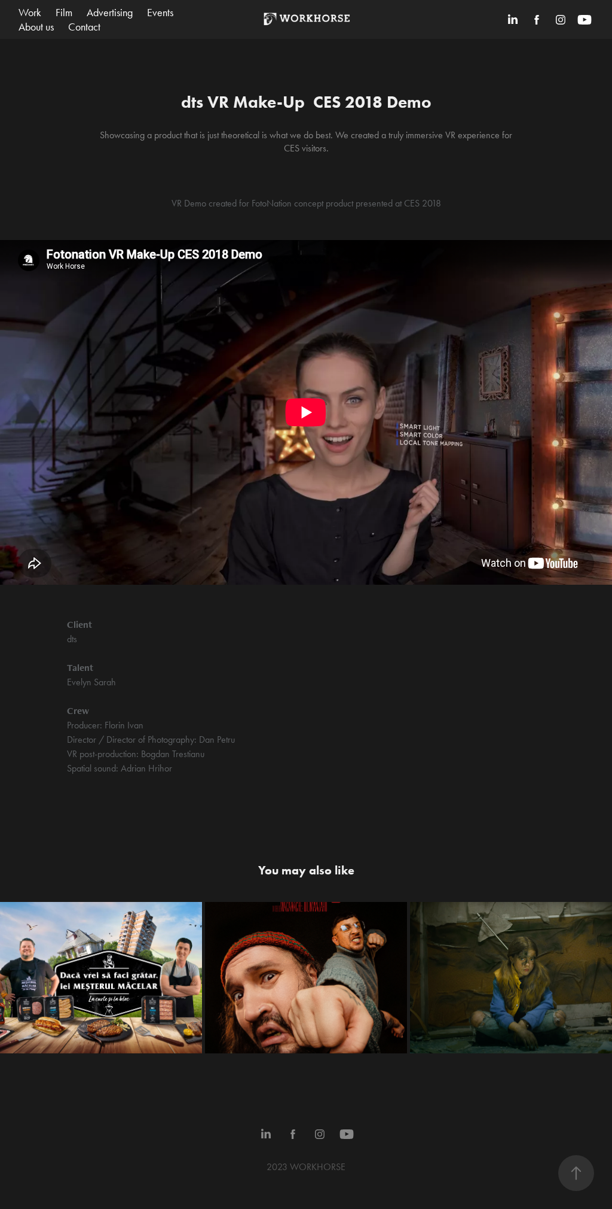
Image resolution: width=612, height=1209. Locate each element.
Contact (84, 27)
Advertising (110, 12)
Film (64, 12)
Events (160, 12)
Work (30, 12)
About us (36, 27)
